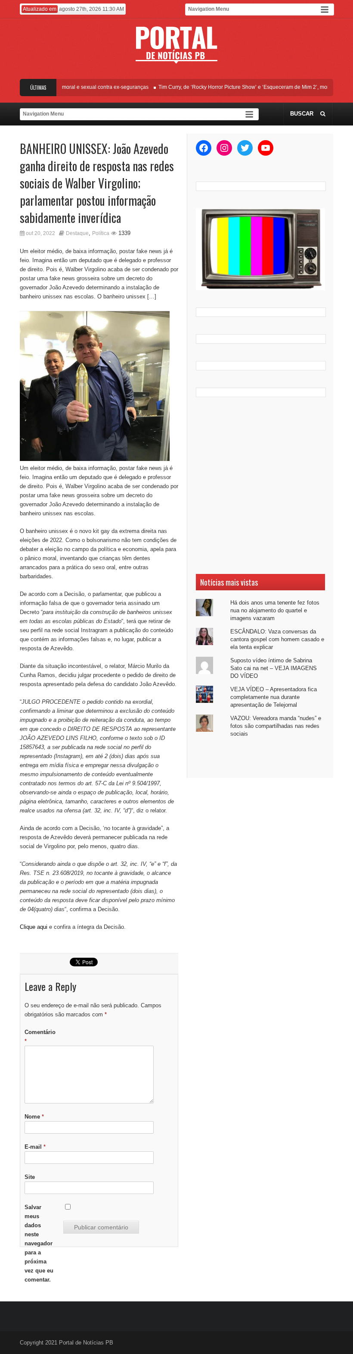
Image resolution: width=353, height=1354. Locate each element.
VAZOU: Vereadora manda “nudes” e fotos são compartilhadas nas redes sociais (275, 726)
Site (30, 1177)
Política (100, 233)
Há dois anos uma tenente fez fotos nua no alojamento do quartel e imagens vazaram (274, 610)
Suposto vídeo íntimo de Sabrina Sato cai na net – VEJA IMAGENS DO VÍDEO (273, 668)
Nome (34, 1116)
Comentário (40, 1036)
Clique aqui (33, 927)
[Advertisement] (260, 485)
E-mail (35, 1147)
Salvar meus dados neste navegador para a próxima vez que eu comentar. (39, 1243)
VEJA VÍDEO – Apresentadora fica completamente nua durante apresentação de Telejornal (273, 697)
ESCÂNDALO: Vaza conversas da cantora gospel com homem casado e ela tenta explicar (277, 639)
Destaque (77, 233)
